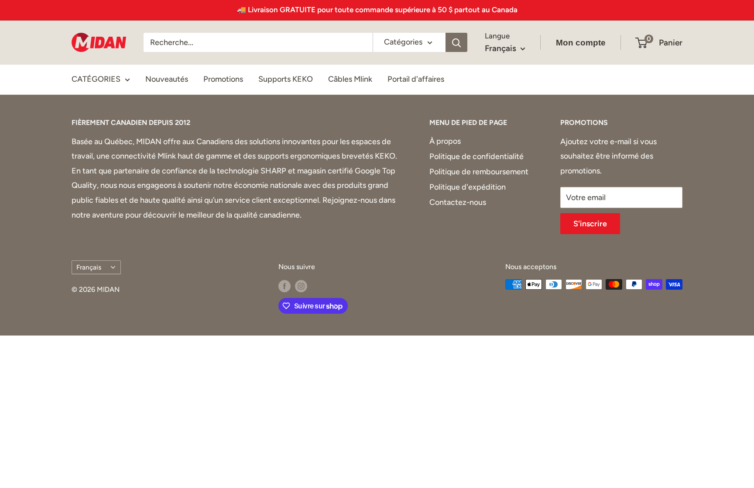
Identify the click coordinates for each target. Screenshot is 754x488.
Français (88, 267)
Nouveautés (166, 79)
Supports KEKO (285, 79)
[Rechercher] (456, 42)
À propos (445, 141)
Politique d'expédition (467, 187)
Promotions (223, 79)
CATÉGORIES (96, 79)
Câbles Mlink (350, 79)
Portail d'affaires (415, 79)
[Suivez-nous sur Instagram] (301, 285)
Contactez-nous (457, 202)
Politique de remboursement (478, 172)
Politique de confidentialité (476, 156)
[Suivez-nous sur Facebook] (284, 285)
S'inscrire (590, 223)
